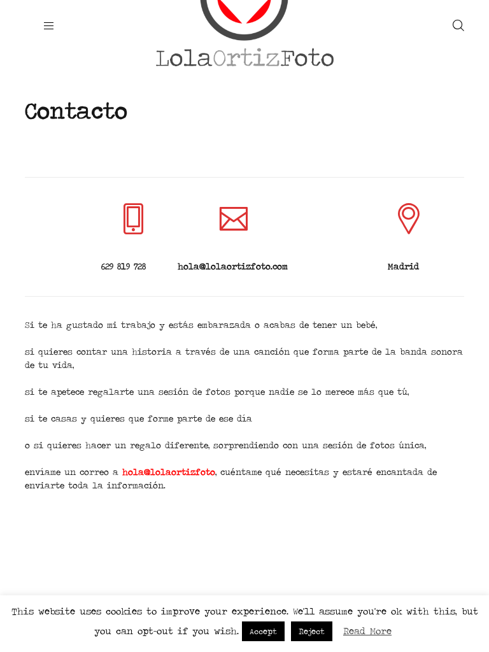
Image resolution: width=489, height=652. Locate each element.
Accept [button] (263, 631)
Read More (367, 631)
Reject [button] (312, 631)
